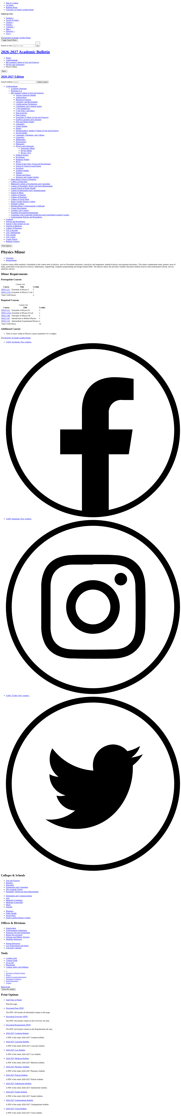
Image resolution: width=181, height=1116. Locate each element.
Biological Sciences (23, 100)
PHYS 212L (6, 313)
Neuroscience (21, 142)
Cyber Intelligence (23, 108)
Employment (11, 928)
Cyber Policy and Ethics (25, 111)
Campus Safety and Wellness (17, 967)
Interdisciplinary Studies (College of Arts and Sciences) (37, 131)
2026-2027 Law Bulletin (15, 1050)
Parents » (9, 25)
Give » (8, 33)
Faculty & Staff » (12, 20)
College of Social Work (20, 199)
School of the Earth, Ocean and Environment (33, 164)
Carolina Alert (11, 958)
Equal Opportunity (12, 981)
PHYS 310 (5, 321)
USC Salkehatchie (13, 233)
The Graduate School (14, 889)
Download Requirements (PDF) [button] (18, 1025)
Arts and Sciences (13, 881)
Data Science (21, 115)
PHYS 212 (5, 310)
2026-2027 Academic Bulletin (25, 52)
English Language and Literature (28, 120)
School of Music (17, 193)
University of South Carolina (15, 973)
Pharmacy (10, 911)
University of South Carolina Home (20, 10)
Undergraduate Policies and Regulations (26, 217)
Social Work (11, 915)
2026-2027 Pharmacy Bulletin (17, 1067)
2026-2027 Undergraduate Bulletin (19, 1100)
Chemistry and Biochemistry (27, 102)
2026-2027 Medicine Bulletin (17, 1058)
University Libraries (13, 948)
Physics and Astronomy (15, 65)
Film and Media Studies (25, 122)
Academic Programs (19, 89)
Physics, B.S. (26, 153)
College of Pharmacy (19, 197)
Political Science (22, 155)
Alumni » (9, 22)
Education (10, 885)
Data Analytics (21, 113)
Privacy (8, 975)
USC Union (10, 237)
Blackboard (10, 965)
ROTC (18, 162)
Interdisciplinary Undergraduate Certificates (28, 206)
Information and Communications (19, 896)
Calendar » (10, 27)
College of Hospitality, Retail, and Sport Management (31, 186)
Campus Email (11, 960)
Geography (20, 124)
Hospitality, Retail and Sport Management (22, 892)
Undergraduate (11, 60)
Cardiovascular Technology (26, 104)
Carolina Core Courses (20, 210)
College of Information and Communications (28, 190)
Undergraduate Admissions (16, 930)
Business (9, 883)
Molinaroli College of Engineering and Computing (30, 184)
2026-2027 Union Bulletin (16, 1109)
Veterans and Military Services (18, 937)
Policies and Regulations (15, 221)
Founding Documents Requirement (24, 213)
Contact (8, 983)
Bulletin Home (11, 7)
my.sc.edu (10, 963)
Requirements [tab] (11, 260)
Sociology (20, 168)
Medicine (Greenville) (14, 902)
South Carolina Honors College (23, 202)
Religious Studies (22, 159)
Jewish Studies (21, 133)
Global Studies (21, 126)
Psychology (20, 157)
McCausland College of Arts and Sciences (22, 62)
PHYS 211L (6, 292)
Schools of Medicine (14, 226)
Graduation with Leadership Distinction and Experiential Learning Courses (40, 215)
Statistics (19, 173)
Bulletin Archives (12, 241)
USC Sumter (11, 235)
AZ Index (10, 5)
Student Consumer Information (16, 977)
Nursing (9, 907)
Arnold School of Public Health (23, 188)
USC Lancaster (12, 230)
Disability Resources (14, 939)
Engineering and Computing (17, 887)
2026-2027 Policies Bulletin (17, 1075)
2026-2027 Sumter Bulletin (16, 1092)
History (19, 128)
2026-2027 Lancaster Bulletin (17, 1042)
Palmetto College (17, 204)
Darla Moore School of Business (23, 179)
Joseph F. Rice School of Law (17, 224)
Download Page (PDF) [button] (15, 1008)
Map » (8, 29)
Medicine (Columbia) (14, 900)
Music (8, 905)
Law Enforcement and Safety (17, 946)
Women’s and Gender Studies (27, 177)
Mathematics (21, 139)
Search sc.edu (6, 46)
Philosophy (20, 144)
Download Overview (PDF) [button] (17, 1017)
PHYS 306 (5, 316)
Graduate (9, 219)
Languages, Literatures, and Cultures (30, 135)
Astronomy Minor (28, 148)
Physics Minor (26, 151)
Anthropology (21, 97)
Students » (10, 18)
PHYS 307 (5, 318)
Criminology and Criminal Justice (29, 106)
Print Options (6, 246)
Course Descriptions (19, 208)
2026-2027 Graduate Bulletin (17, 1033)
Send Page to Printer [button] (14, 1000)
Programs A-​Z (16, 91)
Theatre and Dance (23, 175)
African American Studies (26, 95)
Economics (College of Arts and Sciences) (32, 117)
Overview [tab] (10, 258)
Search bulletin (7, 82)
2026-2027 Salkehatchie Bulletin (18, 1084)
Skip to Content (12, 3)
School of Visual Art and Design (28, 166)
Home (8, 58)
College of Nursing (18, 195)
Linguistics (20, 137)
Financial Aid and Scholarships (18, 933)
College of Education (19, 182)
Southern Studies (22, 171)
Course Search (11, 239)
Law (7, 898)
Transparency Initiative (13, 979)
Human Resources (13, 943)
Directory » (10, 31)
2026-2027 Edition (12, 76)
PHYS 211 (5, 290)
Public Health (11, 913)
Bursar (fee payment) (14, 935)
